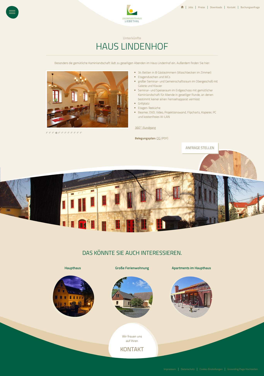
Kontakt (231, 7)
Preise (201, 7)
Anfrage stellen (200, 147)
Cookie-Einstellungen (211, 369)
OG (159, 138)
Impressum (170, 369)
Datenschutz (188, 369)
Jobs (190, 7)
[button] (49, 104)
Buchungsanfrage (250, 7)
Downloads (216, 7)
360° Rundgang (145, 127)
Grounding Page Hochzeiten (242, 369)
